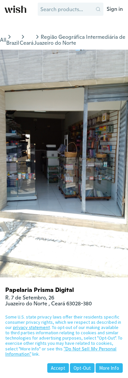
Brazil (12, 42)
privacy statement (31, 327)
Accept (58, 368)
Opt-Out (82, 368)
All (3, 39)
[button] (98, 9)
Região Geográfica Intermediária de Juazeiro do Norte (79, 40)
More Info (109, 368)
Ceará (26, 42)
